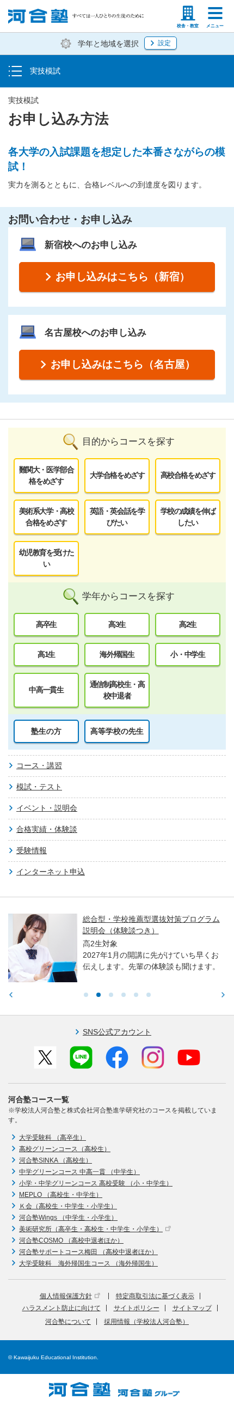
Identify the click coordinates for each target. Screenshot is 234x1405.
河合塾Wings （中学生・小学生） (68, 1217)
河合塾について (68, 1321)
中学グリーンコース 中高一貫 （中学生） (79, 1172)
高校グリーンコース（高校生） (64, 1149)
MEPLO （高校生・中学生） (60, 1195)
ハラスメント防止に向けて (61, 1308)
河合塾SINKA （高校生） (55, 1160)
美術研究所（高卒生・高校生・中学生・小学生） (91, 1229)
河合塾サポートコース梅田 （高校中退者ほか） (88, 1252)
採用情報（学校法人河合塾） (146, 1321)
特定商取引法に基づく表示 (155, 1296)
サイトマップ (192, 1308)
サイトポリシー (136, 1308)
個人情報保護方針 (66, 1296)
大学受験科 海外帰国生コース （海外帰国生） (88, 1263)
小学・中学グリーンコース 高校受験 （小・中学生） (96, 1183)
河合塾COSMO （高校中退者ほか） (71, 1240)
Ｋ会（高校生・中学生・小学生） (68, 1206)
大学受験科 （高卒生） (52, 1137)
